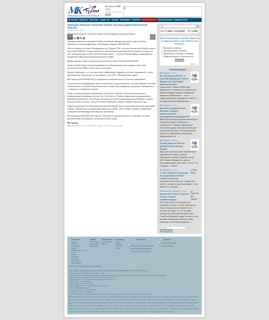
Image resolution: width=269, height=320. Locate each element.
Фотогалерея (76, 261)
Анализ (73, 254)
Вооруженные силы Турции (82, 126)
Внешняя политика (172, 48)
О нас (117, 242)
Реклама (118, 246)
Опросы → (194, 64)
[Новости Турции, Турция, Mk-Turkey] (167, 243)
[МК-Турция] (84, 11)
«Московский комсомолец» (123, 271)
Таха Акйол (165, 170)
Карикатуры (94, 246)
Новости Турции (110, 126)
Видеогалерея (76, 263)
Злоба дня (75, 259)
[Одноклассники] (75, 38)
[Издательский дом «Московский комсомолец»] (141, 246)
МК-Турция (73, 20)
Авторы (104, 244)
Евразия (74, 242)
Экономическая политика (175, 51)
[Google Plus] (84, 38)
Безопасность (149, 20)
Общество (105, 20)
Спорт (73, 252)
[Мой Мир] (78, 38)
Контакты (118, 244)
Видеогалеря (94, 244)
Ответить (179, 60)
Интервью (75, 256)
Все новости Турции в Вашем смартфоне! (85, 266)
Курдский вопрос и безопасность (179, 56)
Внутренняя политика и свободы (178, 54)
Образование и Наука (79, 250)
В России (74, 244)
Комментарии (180, 20)
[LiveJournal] (81, 38)
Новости (83, 20)
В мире (73, 248)
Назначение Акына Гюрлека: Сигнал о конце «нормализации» (174, 197)
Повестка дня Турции (170, 191)
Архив (117, 248)
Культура (136, 20)
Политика (93, 20)
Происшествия (165, 20)
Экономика (125, 20)
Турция (120, 126)
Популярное (75, 246)
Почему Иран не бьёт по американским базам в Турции (172, 146)
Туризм (114, 20)
